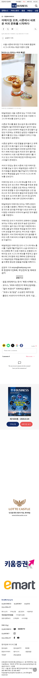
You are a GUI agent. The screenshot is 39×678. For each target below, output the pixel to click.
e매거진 (29, 1)
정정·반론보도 (6, 618)
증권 (23, 11)
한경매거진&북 (6, 1)
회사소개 (4, 611)
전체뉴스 (5, 11)
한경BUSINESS (9, 16)
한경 (6, 604)
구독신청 (13, 424)
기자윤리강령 (20, 615)
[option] (19, 507)
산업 (36, 11)
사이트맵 (24, 618)
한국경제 (4, 648)
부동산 (29, 11)
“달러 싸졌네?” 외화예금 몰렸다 (16, 288)
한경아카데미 (6, 651)
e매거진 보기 (26, 424)
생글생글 (28, 651)
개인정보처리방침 (7, 615)
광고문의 (21, 611)
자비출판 (18, 1)
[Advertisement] (19, 463)
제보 (24, 1)
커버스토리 (15, 11)
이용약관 (30, 611)
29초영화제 (17, 655)
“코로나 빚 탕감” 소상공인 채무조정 (18, 292)
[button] (35, 1)
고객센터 (16, 618)
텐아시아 (16, 651)
